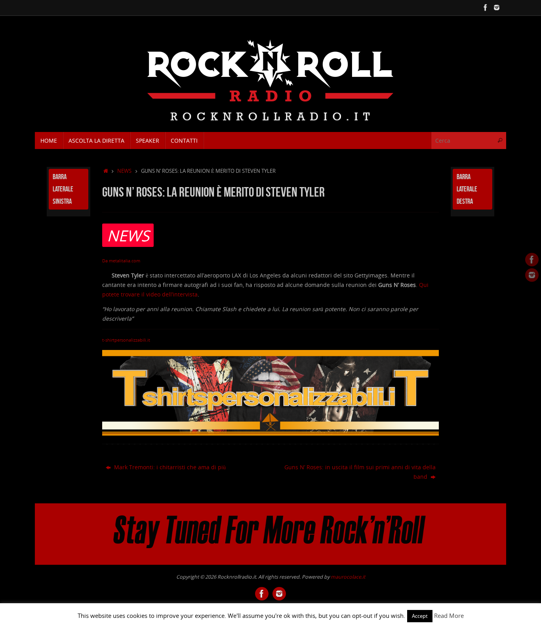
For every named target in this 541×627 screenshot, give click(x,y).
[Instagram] (496, 7)
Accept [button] (420, 615)
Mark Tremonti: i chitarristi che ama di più (169, 467)
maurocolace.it (348, 576)
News (124, 171)
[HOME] (105, 171)
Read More (449, 615)
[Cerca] (499, 140)
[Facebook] (485, 7)
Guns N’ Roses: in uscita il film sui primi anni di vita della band (360, 471)
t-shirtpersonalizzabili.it (126, 340)
